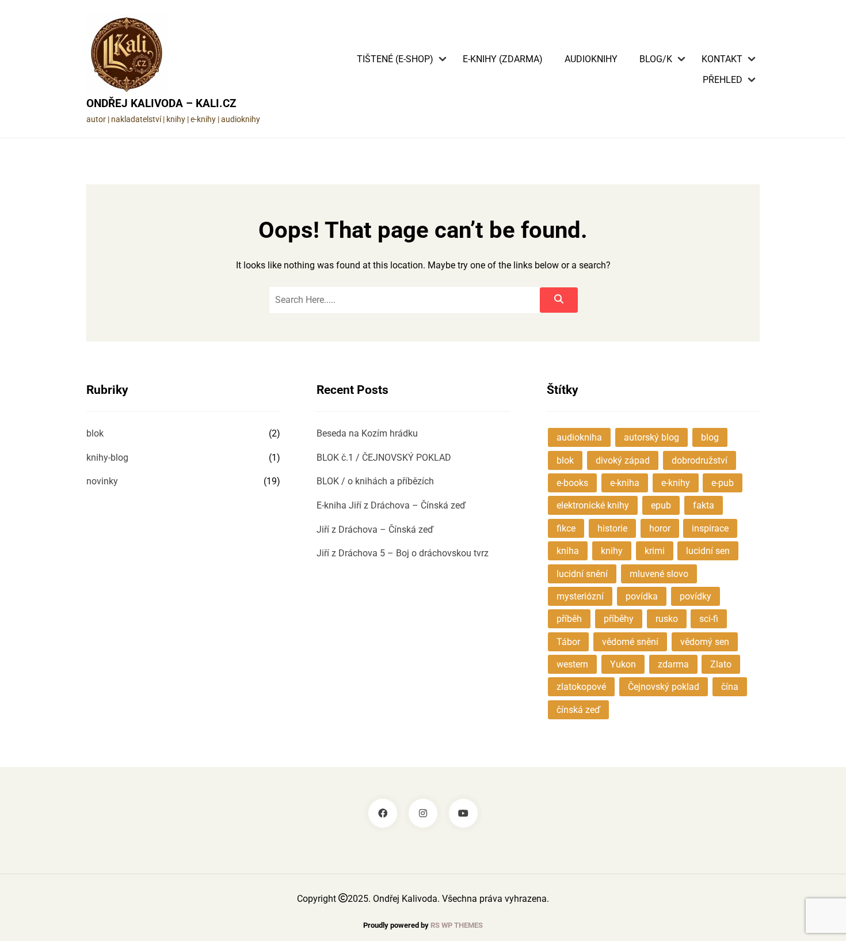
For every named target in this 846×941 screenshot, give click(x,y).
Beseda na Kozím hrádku (367, 433)
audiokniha (579, 437)
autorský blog (651, 437)
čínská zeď (578, 709)
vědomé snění (630, 641)
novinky (102, 481)
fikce (566, 528)
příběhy (619, 618)
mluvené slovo (659, 573)
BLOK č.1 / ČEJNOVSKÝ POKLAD (384, 457)
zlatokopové (581, 686)
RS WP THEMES (456, 925)
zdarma (673, 664)
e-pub (722, 482)
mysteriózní (580, 596)
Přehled (722, 80)
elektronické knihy (593, 505)
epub (661, 505)
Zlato (720, 664)
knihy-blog (107, 457)
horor (659, 528)
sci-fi (708, 618)
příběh (569, 618)
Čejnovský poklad (663, 686)
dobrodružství (699, 460)
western (572, 664)
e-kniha (624, 482)
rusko (667, 618)
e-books (572, 482)
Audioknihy (591, 59)
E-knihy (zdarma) (503, 59)
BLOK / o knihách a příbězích (375, 481)
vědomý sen (704, 641)
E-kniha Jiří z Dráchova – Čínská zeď (391, 505)
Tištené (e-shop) (395, 59)
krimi (655, 550)
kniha (568, 550)
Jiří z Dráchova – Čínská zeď (375, 529)
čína (729, 686)
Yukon (623, 664)
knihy (612, 550)
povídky (695, 596)
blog (710, 437)
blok (95, 433)
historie (612, 528)
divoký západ (623, 460)
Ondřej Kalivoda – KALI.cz (161, 103)
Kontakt (722, 59)
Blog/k (655, 59)
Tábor (568, 641)
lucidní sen (708, 550)
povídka (642, 596)
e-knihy (675, 482)
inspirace (710, 528)
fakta (703, 505)
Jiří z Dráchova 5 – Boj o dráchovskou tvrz (403, 553)
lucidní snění (582, 573)
